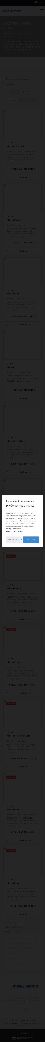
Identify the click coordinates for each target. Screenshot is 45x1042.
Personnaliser (15, 540)
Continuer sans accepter (15, 531)
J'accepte (31, 540)
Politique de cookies (13, 528)
